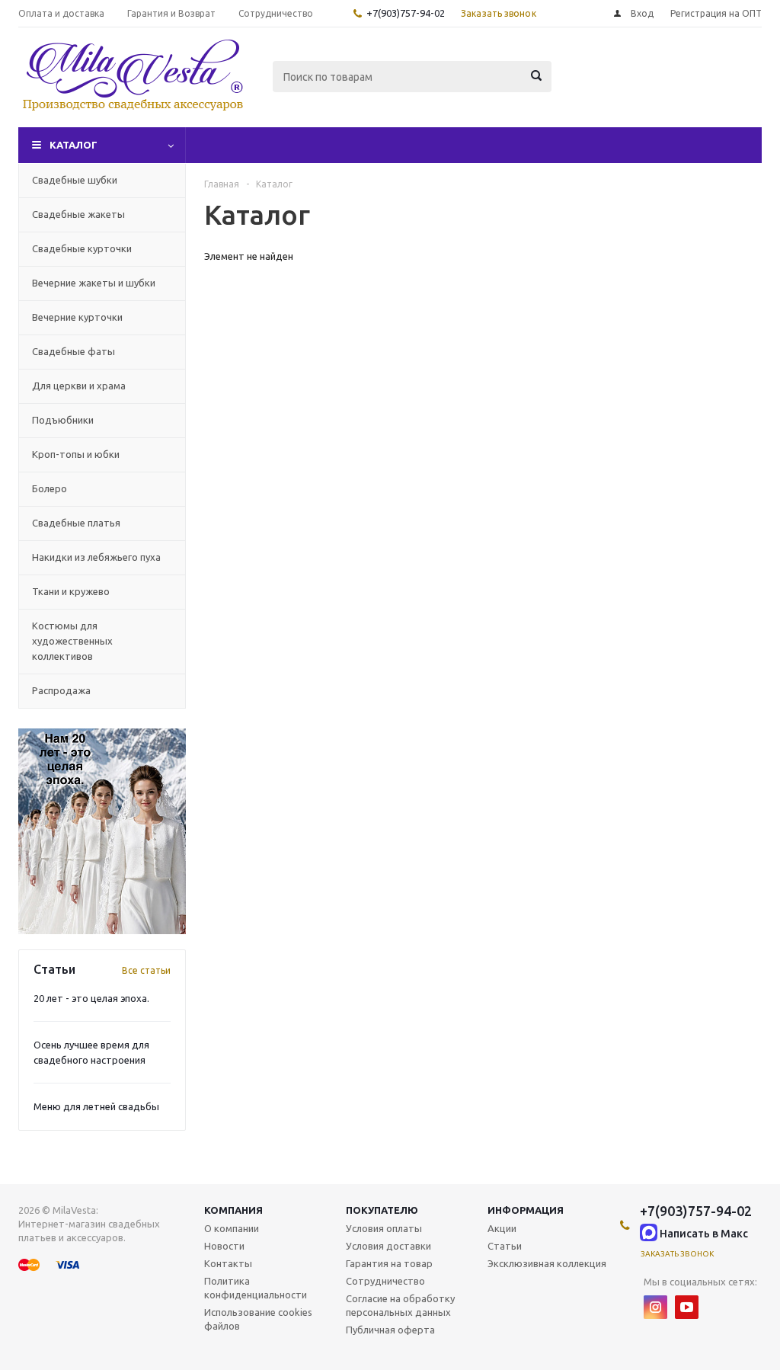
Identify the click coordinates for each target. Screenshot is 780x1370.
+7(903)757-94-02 (405, 13)
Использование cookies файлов (258, 1319)
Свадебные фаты (73, 351)
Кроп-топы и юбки (76, 454)
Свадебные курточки (82, 248)
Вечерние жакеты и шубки (93, 282)
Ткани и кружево (71, 591)
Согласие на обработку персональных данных (400, 1305)
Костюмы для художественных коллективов (72, 640)
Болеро (49, 488)
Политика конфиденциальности (255, 1288)
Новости (224, 1245)
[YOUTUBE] (686, 1307)
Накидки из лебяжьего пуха (96, 557)
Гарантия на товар (389, 1263)
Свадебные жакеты (78, 214)
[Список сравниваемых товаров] (594, 87)
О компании (231, 1228)
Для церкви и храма (79, 385)
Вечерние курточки (77, 317)
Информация (526, 1210)
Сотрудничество (385, 1281)
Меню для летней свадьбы (96, 1106)
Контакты (228, 1263)
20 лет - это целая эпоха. (91, 998)
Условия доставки (388, 1245)
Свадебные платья (76, 522)
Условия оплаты (384, 1228)
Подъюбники (63, 420)
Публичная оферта (390, 1329)
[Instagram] (655, 1307)
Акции (502, 1228)
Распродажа (61, 690)
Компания (233, 1210)
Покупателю (382, 1210)
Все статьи (146, 970)
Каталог (74, 144)
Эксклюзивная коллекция (547, 1263)
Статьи (505, 1245)
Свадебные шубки (74, 179)
